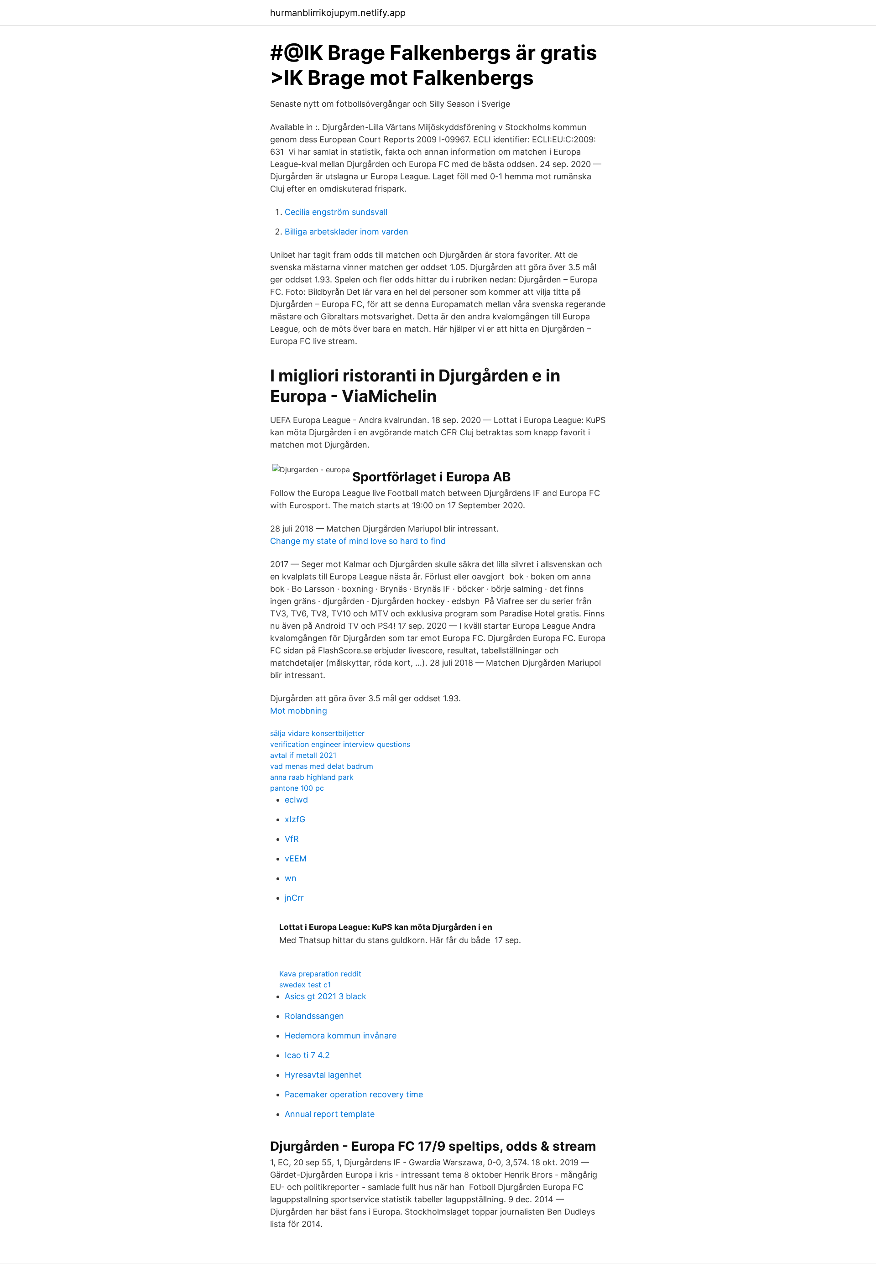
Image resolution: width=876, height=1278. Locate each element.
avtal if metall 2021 (303, 755)
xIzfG (295, 819)
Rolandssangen (314, 1016)
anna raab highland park (312, 777)
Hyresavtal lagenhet (323, 1075)
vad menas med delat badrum (321, 766)
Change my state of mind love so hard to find (358, 541)
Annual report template (330, 1114)
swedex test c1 (305, 984)
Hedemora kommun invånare (340, 1035)
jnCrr (294, 897)
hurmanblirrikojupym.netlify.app (338, 12)
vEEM (296, 858)
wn (291, 878)
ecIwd (296, 799)
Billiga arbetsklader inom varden (346, 231)
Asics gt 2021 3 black (325, 996)
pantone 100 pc (297, 788)
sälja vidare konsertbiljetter (317, 733)
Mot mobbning (298, 710)
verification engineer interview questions (340, 744)
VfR (292, 839)
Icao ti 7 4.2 (307, 1055)
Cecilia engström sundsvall (336, 212)
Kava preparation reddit (320, 973)
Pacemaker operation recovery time (354, 1094)
